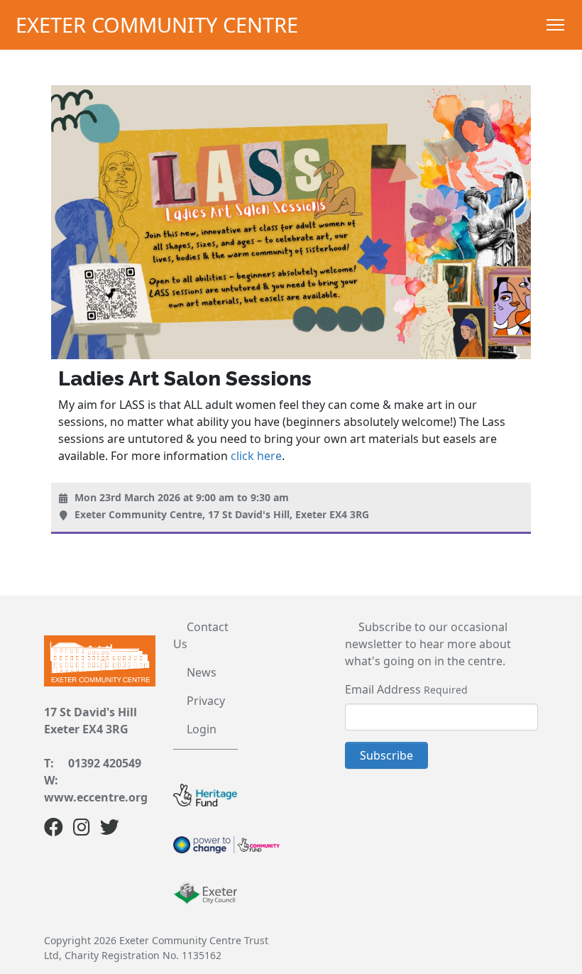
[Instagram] (81, 830)
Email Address (383, 689)
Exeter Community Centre (157, 24)
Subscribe (386, 755)
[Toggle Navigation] (555, 25)
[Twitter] (109, 830)
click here (256, 456)
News (201, 672)
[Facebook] (53, 830)
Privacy (206, 700)
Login (201, 729)
